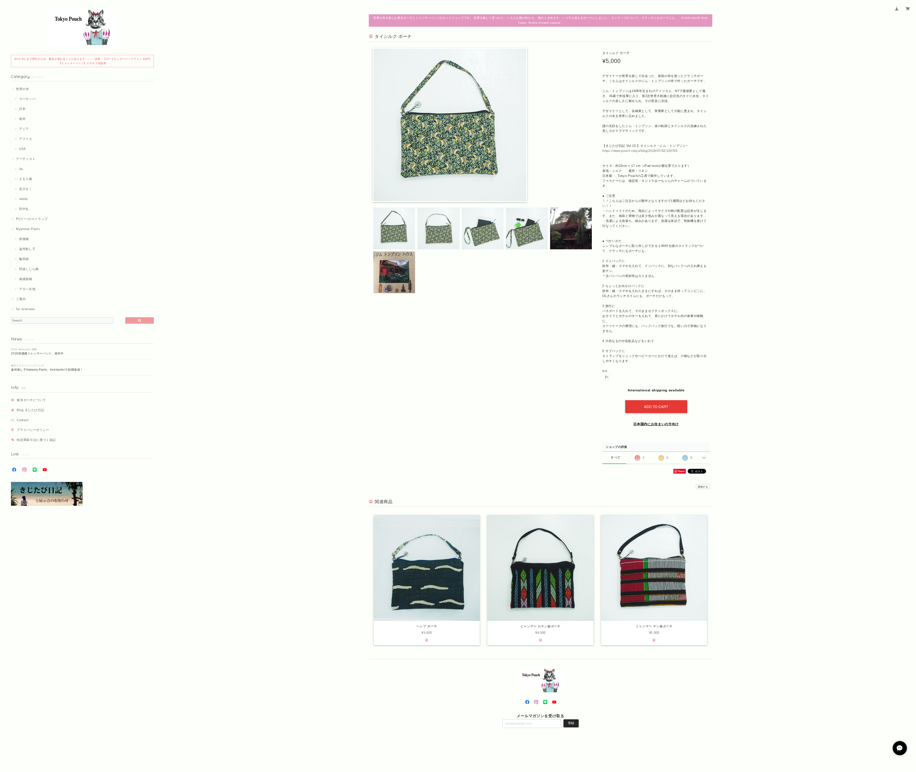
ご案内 (21, 299)
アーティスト (26, 159)
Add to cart (656, 406)
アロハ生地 (27, 289)
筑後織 (24, 239)
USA (22, 149)
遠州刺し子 (27, 249)
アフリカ (25, 139)
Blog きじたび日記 (30, 410)
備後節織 (25, 279)
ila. (21, 169)
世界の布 (22, 89)
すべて (615, 457)
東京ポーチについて (31, 400)
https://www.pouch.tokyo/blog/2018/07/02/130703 (639, 151)
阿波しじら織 (29, 269)
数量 (604, 371)
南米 (22, 119)
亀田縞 (24, 259)
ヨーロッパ (27, 99)
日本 (22, 109)
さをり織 (25, 179)
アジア (24, 129)
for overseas (25, 309)
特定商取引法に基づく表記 (36, 440)
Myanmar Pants (28, 229)
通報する (703, 487)
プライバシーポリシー (33, 430)
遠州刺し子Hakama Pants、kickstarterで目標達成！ (47, 369)
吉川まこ (25, 189)
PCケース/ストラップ (32, 219)
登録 (571, 723)
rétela (23, 199)
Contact (23, 420)
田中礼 (24, 209)
